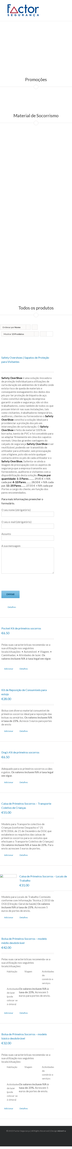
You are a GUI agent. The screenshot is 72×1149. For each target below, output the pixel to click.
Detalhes (12, 607)
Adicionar (8, 668)
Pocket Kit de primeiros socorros (21, 628)
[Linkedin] (37, 1137)
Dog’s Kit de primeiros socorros (20, 752)
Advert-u (61, 1131)
